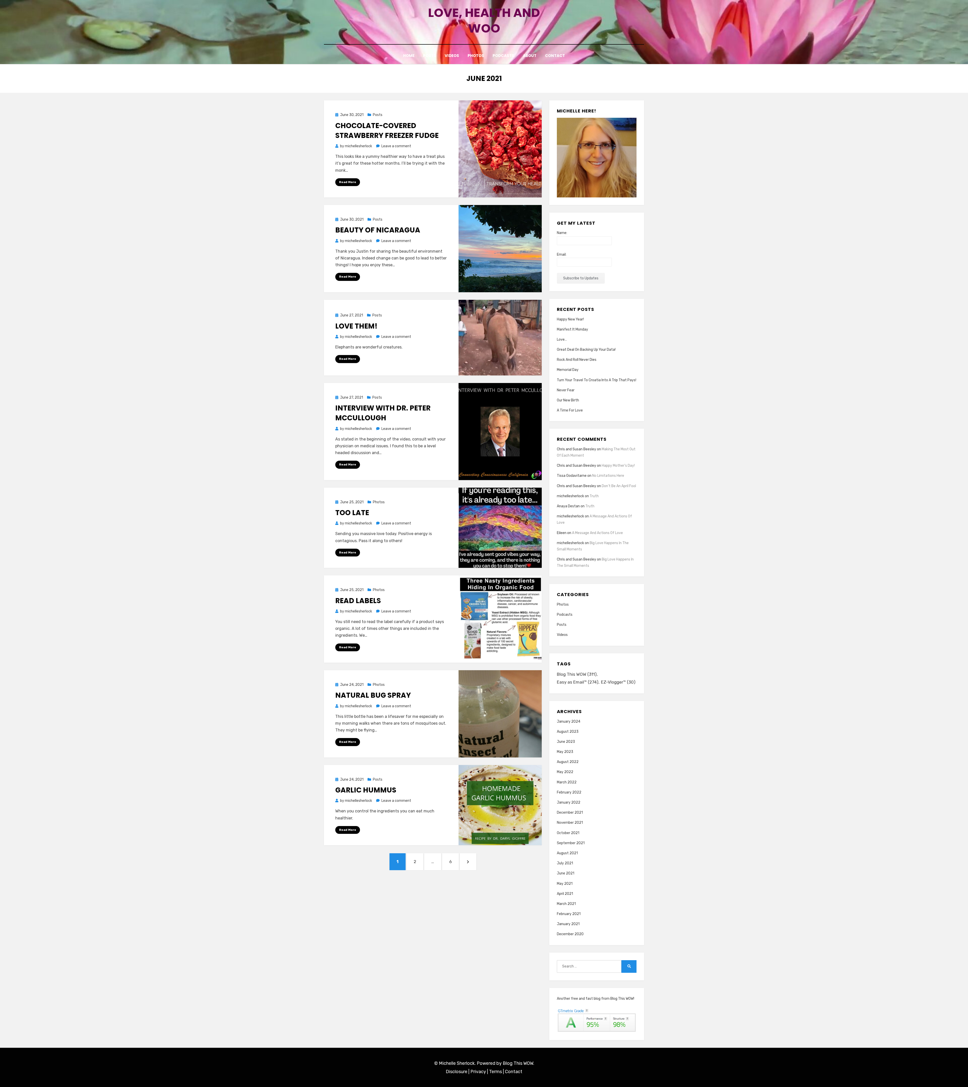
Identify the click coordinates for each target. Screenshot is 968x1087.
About (529, 55)
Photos (476, 55)
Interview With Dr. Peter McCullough (383, 413)
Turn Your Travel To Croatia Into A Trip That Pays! (596, 380)
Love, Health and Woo (484, 20)
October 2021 (568, 833)
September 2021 (571, 843)
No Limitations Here (608, 476)
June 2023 (566, 742)
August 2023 (568, 731)
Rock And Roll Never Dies (576, 360)
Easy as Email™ (577, 682)
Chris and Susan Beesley (576, 449)
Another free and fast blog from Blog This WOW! (595, 998)
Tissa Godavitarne (572, 476)
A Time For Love (570, 410)
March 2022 (567, 782)
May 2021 (564, 884)
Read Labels (358, 601)
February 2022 (569, 792)
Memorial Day (568, 370)
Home (408, 55)
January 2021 (568, 924)
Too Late (352, 513)
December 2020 (570, 934)
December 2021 (570, 812)
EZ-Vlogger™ (618, 682)
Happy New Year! (570, 319)
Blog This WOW (577, 674)
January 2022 (568, 802)
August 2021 (567, 853)
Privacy (478, 1071)
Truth (594, 496)
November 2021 (570, 822)
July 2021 (565, 863)
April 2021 (565, 894)
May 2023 (565, 752)
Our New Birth (568, 400)
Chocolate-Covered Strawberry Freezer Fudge (387, 130)
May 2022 (565, 772)
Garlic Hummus (365, 790)
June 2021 (565, 873)
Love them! (356, 326)
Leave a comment (396, 146)
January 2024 (568, 721)
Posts (429, 55)
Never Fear (565, 390)
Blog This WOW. (518, 1063)
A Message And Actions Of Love (597, 533)
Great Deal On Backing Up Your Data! (586, 349)
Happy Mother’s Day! (618, 465)
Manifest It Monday (572, 329)
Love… (562, 339)
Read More (347, 182)
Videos (452, 55)
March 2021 (566, 904)
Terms (495, 1071)
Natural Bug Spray (373, 695)
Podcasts (503, 55)
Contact (555, 55)
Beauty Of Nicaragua (377, 230)
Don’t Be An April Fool (619, 486)
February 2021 (569, 914)
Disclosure (456, 1071)
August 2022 (568, 762)
